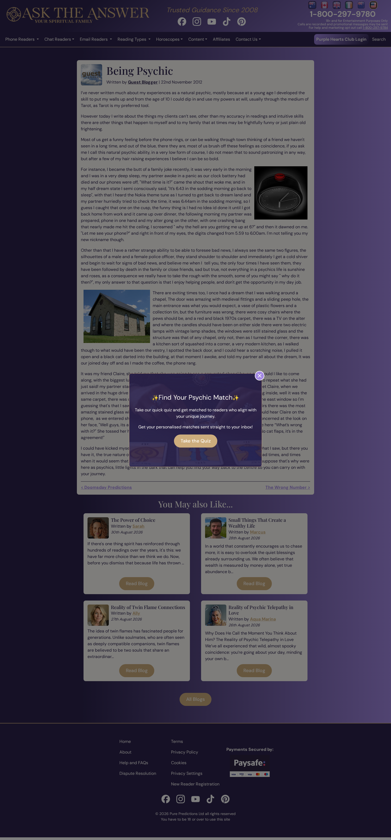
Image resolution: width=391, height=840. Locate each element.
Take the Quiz (196, 441)
